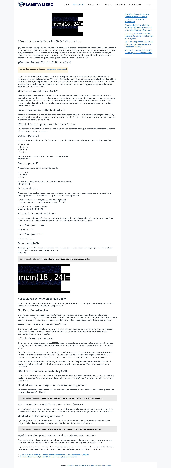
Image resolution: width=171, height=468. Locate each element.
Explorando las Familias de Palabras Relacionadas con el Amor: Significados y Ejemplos (138, 27)
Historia (107, 4)
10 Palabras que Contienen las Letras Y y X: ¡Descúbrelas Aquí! (138, 51)
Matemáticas (135, 4)
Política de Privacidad (75, 465)
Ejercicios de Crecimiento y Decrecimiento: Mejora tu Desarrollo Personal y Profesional (137, 18)
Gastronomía (93, 4)
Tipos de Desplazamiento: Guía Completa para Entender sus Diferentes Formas (139, 44)
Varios (148, 4)
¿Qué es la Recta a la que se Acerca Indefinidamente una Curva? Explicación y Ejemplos (54, 455)
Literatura (120, 4)
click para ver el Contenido (56, 69)
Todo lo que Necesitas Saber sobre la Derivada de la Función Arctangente (139, 36)
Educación (78, 4)
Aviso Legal (89, 465)
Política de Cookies (103, 465)
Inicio (67, 4)
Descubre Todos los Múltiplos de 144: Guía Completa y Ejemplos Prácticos (48, 457)
